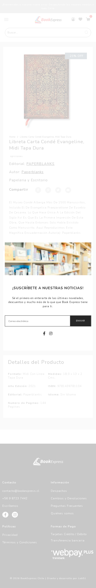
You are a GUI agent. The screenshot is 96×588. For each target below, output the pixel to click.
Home (12, 137)
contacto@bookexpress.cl (20, 491)
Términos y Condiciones (19, 542)
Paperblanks (32, 172)
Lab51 (82, 578)
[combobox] (48, 32)
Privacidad (10, 535)
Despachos (59, 491)
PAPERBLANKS (40, 163)
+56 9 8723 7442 (14, 498)
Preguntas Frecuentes (67, 506)
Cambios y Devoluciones (69, 498)
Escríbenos (10, 506)
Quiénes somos (62, 513)
